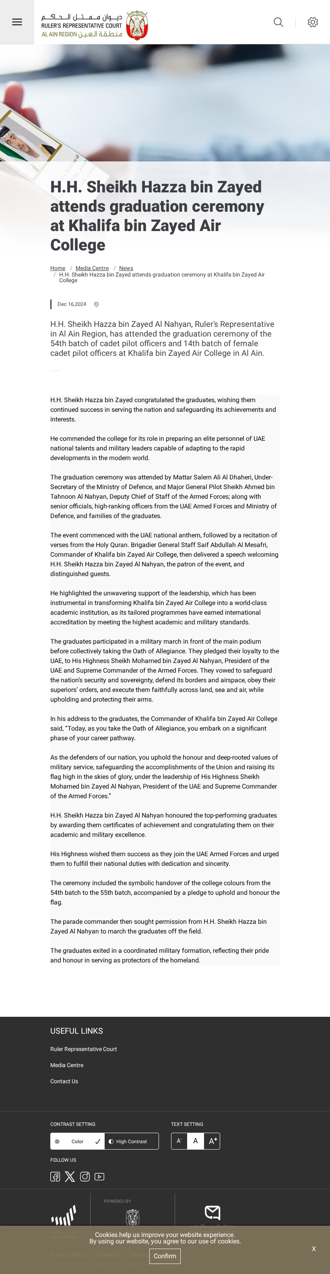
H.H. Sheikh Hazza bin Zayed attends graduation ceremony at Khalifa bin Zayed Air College (162, 277)
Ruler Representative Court (83, 1049)
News (126, 268)
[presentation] (52, 370)
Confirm (165, 1256)
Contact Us (64, 1081)
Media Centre (92, 268)
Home (57, 268)
